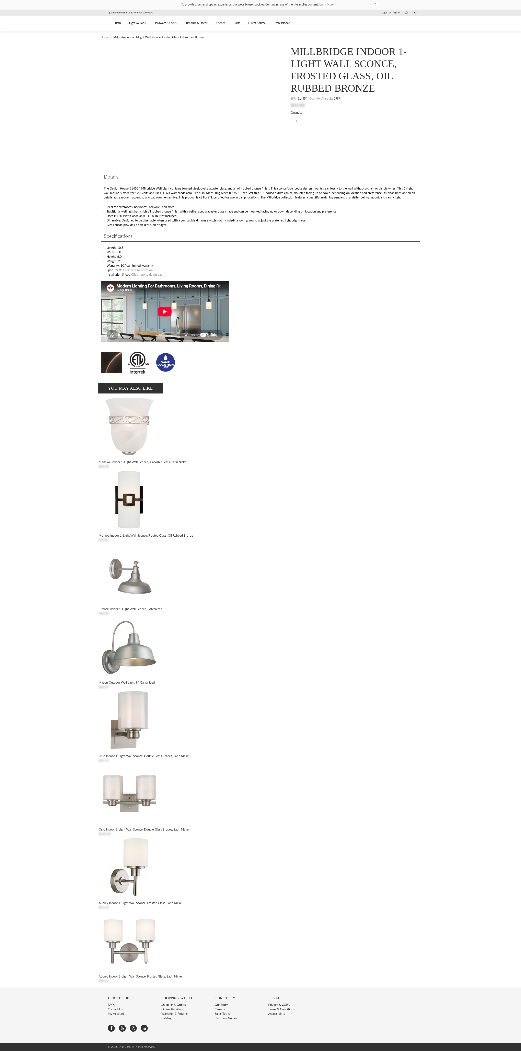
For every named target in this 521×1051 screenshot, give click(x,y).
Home (105, 37)
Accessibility (276, 1013)
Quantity (296, 112)
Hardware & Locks (165, 23)
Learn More (326, 4)
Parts (237, 23)
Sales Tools (222, 1013)
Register (396, 12)
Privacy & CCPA (279, 1004)
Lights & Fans (137, 23)
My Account (116, 1013)
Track (414, 12)
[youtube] (122, 1028)
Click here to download (138, 270)
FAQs (111, 1004)
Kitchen (220, 23)
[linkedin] (144, 1028)
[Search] (406, 13)
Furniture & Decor (196, 23)
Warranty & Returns (174, 1013)
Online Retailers (172, 1009)
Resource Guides (226, 1018)
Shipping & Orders (173, 1004)
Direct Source (257, 23)
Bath (118, 23)
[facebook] (111, 1028)
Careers (220, 1009)
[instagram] (133, 1028)
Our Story (221, 1004)
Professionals (282, 23)
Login (384, 12)
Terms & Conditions (281, 1009)
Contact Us (115, 1009)
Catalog (166, 1018)
